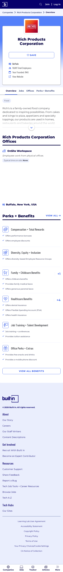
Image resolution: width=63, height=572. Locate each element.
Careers (6, 425)
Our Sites (7, 510)
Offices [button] (30, 90)
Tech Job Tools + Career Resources (20, 486)
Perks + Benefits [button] (45, 90)
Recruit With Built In (13, 450)
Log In (57, 4)
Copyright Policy (31, 531)
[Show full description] (31, 127)
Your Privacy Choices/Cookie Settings (31, 546)
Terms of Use (31, 541)
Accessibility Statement (31, 526)
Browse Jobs (9, 492)
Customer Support (12, 469)
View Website (17, 76)
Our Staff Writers (11, 431)
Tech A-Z (7, 497)
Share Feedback (10, 474)
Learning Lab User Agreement (31, 521)
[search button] (41, 4)
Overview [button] (11, 90)
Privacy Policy (31, 536)
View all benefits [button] (31, 371)
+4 (59, 300)
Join (47, 4)
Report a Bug (9, 480)
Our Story (7, 420)
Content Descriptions (13, 437)
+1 (59, 274)
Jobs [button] (21, 90)
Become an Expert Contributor (18, 456)
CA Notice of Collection (31, 551)
